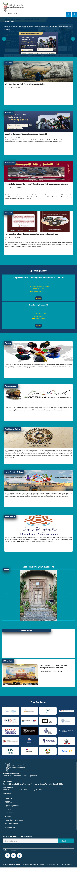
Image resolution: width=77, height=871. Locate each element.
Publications (10, 813)
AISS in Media (8, 661)
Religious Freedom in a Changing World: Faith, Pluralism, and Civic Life (38, 277)
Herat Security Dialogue (14, 820)
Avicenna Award (11, 823)
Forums (8, 809)
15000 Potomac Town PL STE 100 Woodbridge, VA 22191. (23, 790)
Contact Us (7, 793)
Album (6, 569)
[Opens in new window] (10, 711)
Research (8, 816)
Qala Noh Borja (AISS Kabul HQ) (38, 566)
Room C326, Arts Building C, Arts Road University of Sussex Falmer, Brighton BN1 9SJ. (33, 784)
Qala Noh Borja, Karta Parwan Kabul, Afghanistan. (20, 775)
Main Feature (10, 827)
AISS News (9, 802)
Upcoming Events (38, 270)
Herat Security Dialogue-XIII (38, 305)
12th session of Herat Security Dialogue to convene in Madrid (53, 666)
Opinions (8, 798)
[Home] (13, 7)
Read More (7, 29)
